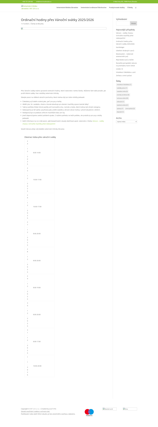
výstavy (120, 108)
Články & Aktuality (37, 24)
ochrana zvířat (122, 98)
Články (130, 8)
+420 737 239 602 (27, 1)
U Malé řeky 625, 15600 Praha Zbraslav (125, 1)
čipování (120, 112)
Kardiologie (120, 47)
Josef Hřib (52, 409)
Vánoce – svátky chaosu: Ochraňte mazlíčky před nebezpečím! (124, 35)
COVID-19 (119, 69)
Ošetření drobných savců (125, 51)
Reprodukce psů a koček (124, 60)
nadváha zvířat (122, 91)
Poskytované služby (117, 8)
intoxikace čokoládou (124, 84)
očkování (120, 102)
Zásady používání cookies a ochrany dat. (35, 411)
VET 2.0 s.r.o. (34, 409)
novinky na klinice (123, 95)
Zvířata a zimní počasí (124, 75)
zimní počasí (130, 108)
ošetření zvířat (122, 105)
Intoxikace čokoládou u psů (126, 72)
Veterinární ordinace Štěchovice (93, 8)
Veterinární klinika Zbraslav (67, 8)
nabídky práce (122, 88)
